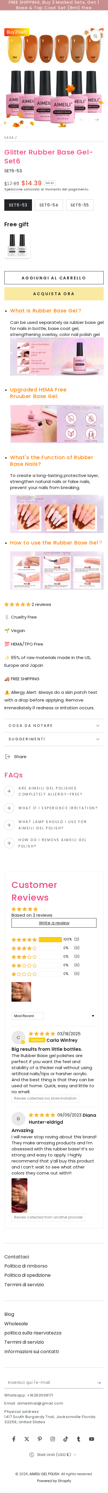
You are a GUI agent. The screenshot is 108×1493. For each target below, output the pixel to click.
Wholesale (16, 1323)
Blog (9, 1314)
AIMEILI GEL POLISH (44, 1473)
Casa (9, 138)
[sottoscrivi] (100, 1382)
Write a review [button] (54, 923)
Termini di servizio (24, 1284)
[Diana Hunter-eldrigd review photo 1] (19, 1195)
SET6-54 (51, 206)
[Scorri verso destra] (96, 120)
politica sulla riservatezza (32, 1333)
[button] (18, 604)
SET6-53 (20, 206)
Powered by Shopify (54, 1481)
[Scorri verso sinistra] (82, 120)
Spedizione (13, 189)
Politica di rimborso (26, 1266)
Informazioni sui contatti (31, 1351)
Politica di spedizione (27, 1275)
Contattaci (16, 1256)
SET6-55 (82, 206)
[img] (42, 1034)
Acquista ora (54, 294)
